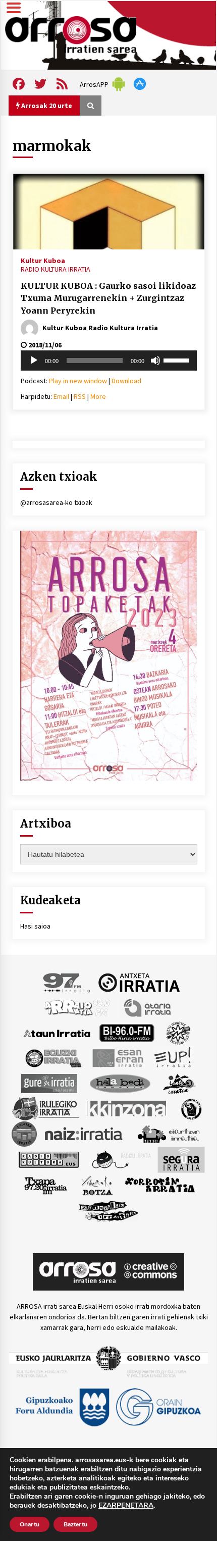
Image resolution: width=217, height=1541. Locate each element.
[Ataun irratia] (57, 1032)
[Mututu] (155, 360)
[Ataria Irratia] (148, 1007)
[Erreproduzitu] (34, 360)
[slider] (178, 359)
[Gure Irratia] (49, 1083)
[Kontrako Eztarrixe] (190, 1108)
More (98, 396)
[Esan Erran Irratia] (117, 1057)
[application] (109, 360)
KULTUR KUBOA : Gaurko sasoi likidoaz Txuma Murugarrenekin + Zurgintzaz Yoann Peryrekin (108, 298)
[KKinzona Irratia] (127, 1108)
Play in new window (78, 380)
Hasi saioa (35, 926)
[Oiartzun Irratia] (169, 1133)
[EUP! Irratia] (173, 1057)
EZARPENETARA (125, 1505)
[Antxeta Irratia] (139, 982)
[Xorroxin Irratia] (160, 1185)
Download (126, 380)
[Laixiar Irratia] (24, 1133)
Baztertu (75, 1524)
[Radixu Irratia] (121, 1159)
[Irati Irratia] (179, 1083)
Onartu (29, 1524)
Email (61, 396)
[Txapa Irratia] (46, 1185)
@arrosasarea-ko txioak (56, 502)
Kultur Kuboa (43, 260)
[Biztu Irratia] (178, 1032)
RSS (80, 396)
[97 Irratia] (67, 982)
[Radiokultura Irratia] (48, 1159)
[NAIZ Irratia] (84, 1133)
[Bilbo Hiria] (126, 1032)
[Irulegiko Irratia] (45, 1108)
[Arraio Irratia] (78, 1007)
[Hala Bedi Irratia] (120, 1083)
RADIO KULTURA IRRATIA (55, 269)
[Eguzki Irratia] (52, 1057)
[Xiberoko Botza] (96, 1185)
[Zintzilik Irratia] (108, 1210)
